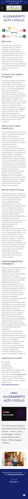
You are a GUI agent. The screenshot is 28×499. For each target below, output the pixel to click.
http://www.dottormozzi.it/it (10, 384)
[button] (3, 8)
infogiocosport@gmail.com (16, 474)
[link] (14, 8)
